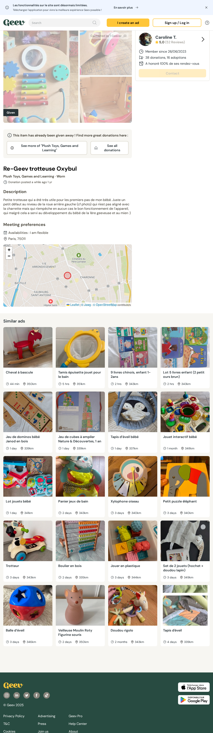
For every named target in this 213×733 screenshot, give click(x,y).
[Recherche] (94, 23)
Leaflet (74, 305)
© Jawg (86, 305)
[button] (9, 250)
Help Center (78, 724)
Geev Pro (75, 716)
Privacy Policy (14, 716)
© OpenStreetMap (105, 305)
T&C (6, 724)
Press (42, 724)
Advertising (46, 716)
